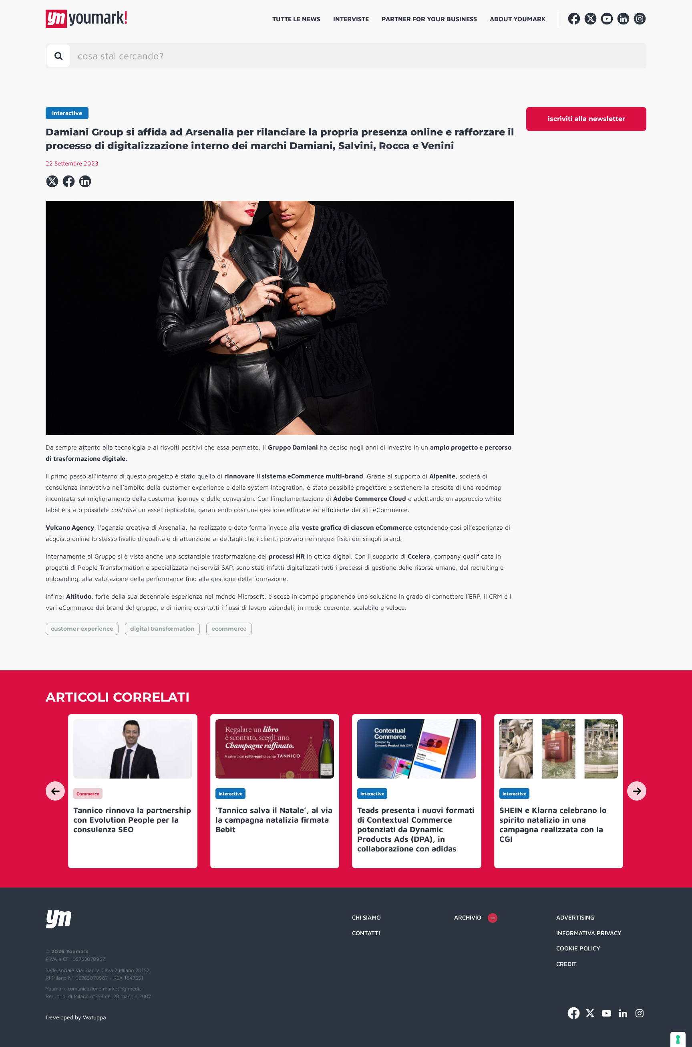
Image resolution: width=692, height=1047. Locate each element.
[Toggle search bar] (58, 55)
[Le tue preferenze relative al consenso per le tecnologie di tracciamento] (678, 1039)
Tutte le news (296, 18)
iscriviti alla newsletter (586, 119)
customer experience (82, 628)
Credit (566, 963)
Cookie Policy (578, 948)
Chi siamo (366, 917)
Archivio (467, 917)
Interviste (351, 18)
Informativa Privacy (589, 933)
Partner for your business (429, 18)
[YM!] (86, 19)
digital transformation (162, 628)
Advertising (575, 917)
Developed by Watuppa (76, 1017)
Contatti (366, 933)
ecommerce (229, 628)
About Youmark (518, 18)
